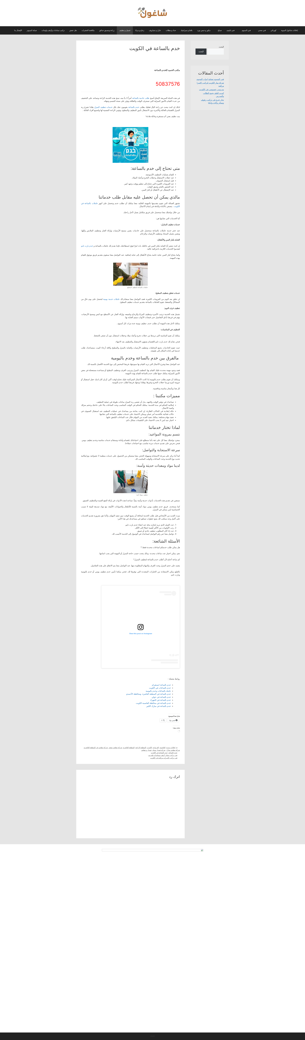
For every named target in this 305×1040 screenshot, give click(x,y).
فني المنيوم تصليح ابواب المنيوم (210, 79)
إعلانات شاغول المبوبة (289, 30)
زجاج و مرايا (139, 30)
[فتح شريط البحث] (8, 30)
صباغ (220, 30)
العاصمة (162, 747)
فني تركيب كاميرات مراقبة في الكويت (163, 758)
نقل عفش (73, 30)
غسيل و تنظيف (124, 30)
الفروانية (156, 747)
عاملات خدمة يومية (111, 299)
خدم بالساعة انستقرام (161, 685)
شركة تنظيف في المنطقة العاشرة (96, 747)
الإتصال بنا (18, 30)
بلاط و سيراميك (186, 30)
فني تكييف (230, 30)
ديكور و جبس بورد (204, 30)
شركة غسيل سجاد (158, 750)
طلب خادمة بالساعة (140, 98)
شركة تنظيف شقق (115, 747)
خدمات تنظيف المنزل (103, 107)
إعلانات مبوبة (170, 747)
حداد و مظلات (171, 30)
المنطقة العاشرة (129, 747)
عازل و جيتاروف (155, 30)
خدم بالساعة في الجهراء (160, 700)
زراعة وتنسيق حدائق (106, 30)
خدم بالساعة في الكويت (159, 753)
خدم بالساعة (133, 107)
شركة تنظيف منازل (173, 750)
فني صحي (262, 30)
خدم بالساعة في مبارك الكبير (158, 706)
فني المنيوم (246, 30)
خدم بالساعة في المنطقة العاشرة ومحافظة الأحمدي (148, 694)
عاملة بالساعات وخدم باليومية (158, 691)
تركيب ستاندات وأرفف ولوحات (53, 30)
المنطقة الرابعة (140, 747)
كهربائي (273, 30)
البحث (221, 47)
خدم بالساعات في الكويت (160, 688)
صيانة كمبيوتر (32, 30)
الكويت (149, 747)
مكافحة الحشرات (88, 30)
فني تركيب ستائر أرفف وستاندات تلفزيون (162, 755)
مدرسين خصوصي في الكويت (211, 89)
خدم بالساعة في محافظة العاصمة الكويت (153, 703)
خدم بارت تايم (87, 246)
